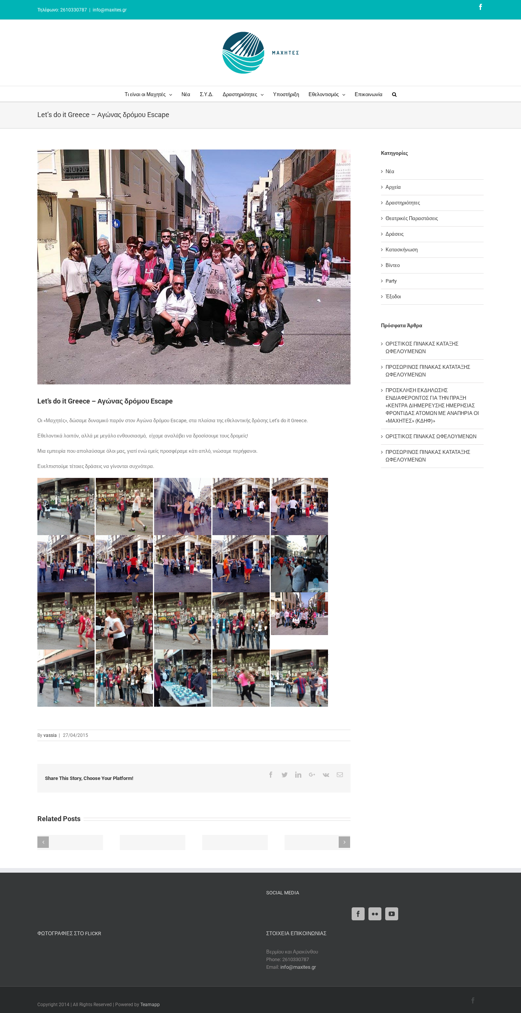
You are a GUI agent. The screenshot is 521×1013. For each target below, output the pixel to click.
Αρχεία (393, 187)
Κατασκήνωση (402, 249)
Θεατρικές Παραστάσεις (412, 218)
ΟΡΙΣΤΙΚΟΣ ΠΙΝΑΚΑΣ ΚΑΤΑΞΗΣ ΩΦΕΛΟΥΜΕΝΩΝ (422, 347)
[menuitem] (153, 93)
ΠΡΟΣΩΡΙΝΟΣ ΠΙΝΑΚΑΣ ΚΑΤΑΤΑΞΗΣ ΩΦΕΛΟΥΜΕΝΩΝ (428, 371)
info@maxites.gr (110, 10)
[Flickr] (374, 913)
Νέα (390, 171)
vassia (50, 735)
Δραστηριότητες (403, 203)
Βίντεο (393, 265)
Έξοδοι (393, 296)
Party (391, 281)
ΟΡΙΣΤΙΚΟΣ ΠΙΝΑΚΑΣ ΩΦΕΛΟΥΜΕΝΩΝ (431, 436)
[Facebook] (358, 913)
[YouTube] (391, 913)
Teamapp (150, 1004)
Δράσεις (395, 234)
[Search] (394, 93)
